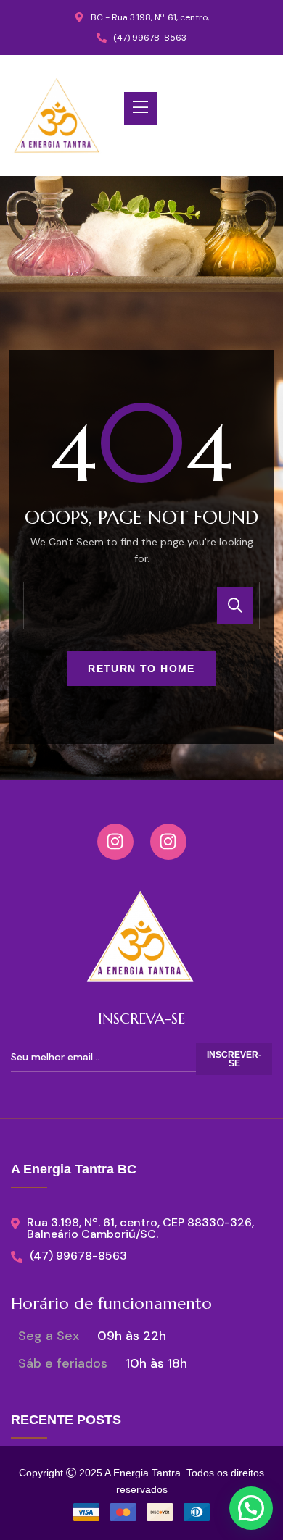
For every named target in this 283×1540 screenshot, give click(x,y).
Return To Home (141, 668)
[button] (251, 1508)
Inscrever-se (234, 1059)
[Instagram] (115, 842)
